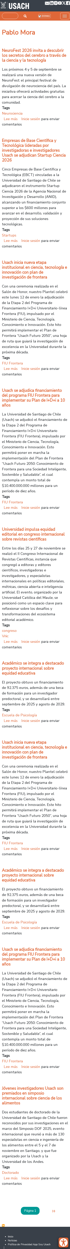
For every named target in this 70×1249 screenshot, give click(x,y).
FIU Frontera (12, 363)
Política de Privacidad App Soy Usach (29, 1244)
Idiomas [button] (46, 16)
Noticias (12, 1240)
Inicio (10, 1236)
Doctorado (10, 1172)
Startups (9, 235)
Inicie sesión (30, 118)
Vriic (5, 636)
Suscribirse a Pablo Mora (3, 1225)
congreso (9, 630)
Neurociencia (12, 113)
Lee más (11, 118)
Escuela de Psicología (19, 715)
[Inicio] (15, 6)
